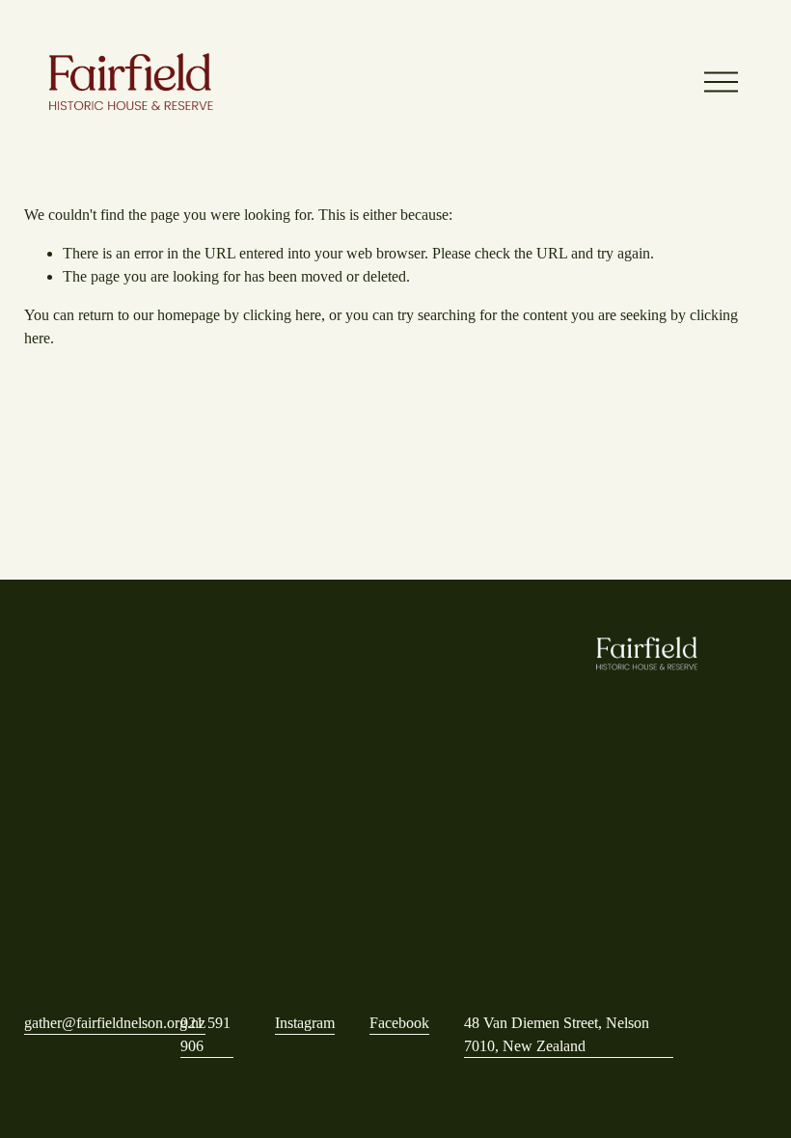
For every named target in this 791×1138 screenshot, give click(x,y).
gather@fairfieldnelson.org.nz (114, 1023)
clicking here (282, 315)
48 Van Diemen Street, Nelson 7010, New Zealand (556, 1034)
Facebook (399, 1023)
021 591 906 (205, 1034)
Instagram (305, 1023)
